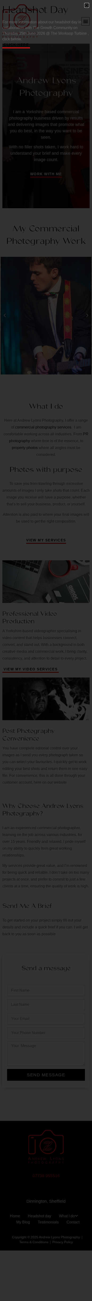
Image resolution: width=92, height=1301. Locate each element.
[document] (46, 650)
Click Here (16, 45)
